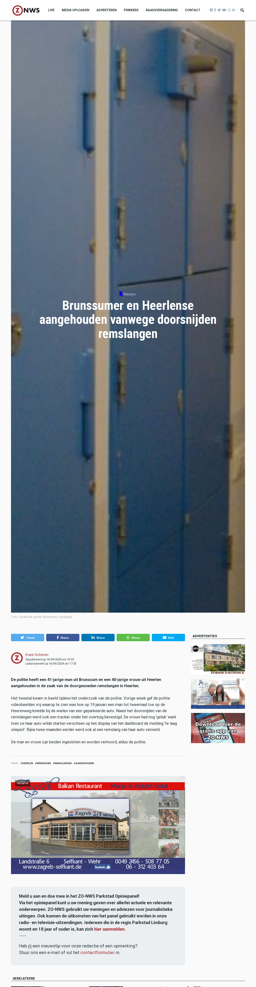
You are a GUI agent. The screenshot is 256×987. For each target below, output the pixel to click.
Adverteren (106, 10)
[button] (27, 637)
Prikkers (131, 10)
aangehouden (84, 763)
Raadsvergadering (162, 10)
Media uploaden (75, 10)
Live (51, 10)
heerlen (27, 763)
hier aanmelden (109, 929)
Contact (192, 10)
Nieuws (129, 294)
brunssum (44, 763)
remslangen (63, 763)
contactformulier (97, 952)
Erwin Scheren (36, 655)
